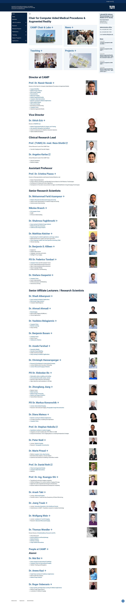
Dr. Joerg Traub (37, 503)
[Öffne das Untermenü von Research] (26, 26)
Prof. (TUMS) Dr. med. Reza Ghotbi (47, 143)
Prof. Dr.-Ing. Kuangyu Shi (42, 477)
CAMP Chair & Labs (40, 27)
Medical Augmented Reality (37, 97)
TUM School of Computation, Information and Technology (23, 7)
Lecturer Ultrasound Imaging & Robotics (40, 366)
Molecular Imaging (34, 95)
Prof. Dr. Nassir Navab (40, 83)
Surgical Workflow (34, 89)
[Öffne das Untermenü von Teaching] (26, 35)
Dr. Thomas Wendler (39, 529)
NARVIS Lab (37, 123)
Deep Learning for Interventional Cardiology (40, 561)
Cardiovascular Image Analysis (38, 227)
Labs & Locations (16, 22)
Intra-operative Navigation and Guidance (40, 128)
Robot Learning (34, 392)
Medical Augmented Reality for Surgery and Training (43, 126)
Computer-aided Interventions (37, 99)
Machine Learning (34, 326)
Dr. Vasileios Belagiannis (41, 320)
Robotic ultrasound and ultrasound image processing (43, 199)
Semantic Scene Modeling (36, 351)
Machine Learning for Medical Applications (40, 100)
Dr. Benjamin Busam (39, 333)
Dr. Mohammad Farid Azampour (45, 196)
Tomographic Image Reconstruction (55, 407)
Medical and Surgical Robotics (37, 395)
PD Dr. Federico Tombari (41, 259)
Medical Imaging (39, 443)
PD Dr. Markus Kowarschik (43, 402)
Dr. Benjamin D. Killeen (40, 246)
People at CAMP (37, 549)
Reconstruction (34, 94)
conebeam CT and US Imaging (42, 519)
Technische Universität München (18, 8)
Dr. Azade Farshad (38, 346)
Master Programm (16, 38)
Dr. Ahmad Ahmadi (38, 308)
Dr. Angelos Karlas (38, 154)
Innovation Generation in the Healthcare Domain (46, 506)
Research (14, 25)
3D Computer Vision (35, 211)
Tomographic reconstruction (42, 445)
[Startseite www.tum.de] (112, 7)
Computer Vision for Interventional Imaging (40, 563)
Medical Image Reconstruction (37, 226)
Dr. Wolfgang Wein (38, 515)
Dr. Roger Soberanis (39, 584)
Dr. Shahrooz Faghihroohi (42, 220)
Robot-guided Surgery (35, 102)
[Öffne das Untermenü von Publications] (26, 32)
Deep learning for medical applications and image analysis (44, 237)
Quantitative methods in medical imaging (40, 430)
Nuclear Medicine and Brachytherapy (39, 537)
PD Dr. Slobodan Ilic (39, 372)
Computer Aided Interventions (37, 469)
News (13, 16)
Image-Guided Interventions (37, 542)
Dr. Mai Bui (34, 558)
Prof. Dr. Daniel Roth (39, 464)
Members (14, 19)
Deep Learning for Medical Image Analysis (40, 224)
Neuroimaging (33, 312)
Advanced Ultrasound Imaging (42, 520)
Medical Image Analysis (36, 90)
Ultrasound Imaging (35, 104)
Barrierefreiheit (30, 600)
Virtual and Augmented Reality (37, 468)
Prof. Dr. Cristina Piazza (41, 173)
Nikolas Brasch (37, 208)
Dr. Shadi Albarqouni (39, 296)
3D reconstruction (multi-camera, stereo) (40, 378)
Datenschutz (14, 600)
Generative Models (34, 349)
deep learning (46, 454)
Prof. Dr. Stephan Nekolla (42, 426)
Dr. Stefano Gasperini (40, 275)
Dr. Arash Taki (36, 492)
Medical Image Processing (36, 393)
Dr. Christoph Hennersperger (44, 360)
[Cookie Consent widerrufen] (123, 601)
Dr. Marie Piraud (37, 450)
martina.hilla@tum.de (108, 34)
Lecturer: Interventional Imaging (38, 406)
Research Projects (16, 28)
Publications (15, 31)
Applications (15, 40)
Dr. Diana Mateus (38, 414)
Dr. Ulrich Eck (36, 120)
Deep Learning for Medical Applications (39, 299)
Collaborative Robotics (35, 340)
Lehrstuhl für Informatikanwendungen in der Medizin (22, 6)
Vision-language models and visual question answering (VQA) (45, 240)
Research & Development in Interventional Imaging (42, 363)
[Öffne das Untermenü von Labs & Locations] (26, 22)
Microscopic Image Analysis (37, 301)
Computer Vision (34, 107)
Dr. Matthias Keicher (39, 233)
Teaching (14, 35)
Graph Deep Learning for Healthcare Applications (42, 574)
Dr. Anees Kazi (36, 570)
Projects (69, 50)
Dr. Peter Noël (36, 440)
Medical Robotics (34, 539)
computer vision (38, 454)
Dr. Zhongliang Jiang (39, 386)
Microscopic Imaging (35, 92)
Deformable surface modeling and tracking (40, 376)
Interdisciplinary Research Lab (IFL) (46, 533)
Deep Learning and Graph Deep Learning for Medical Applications (46, 587)
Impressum (22, 600)
